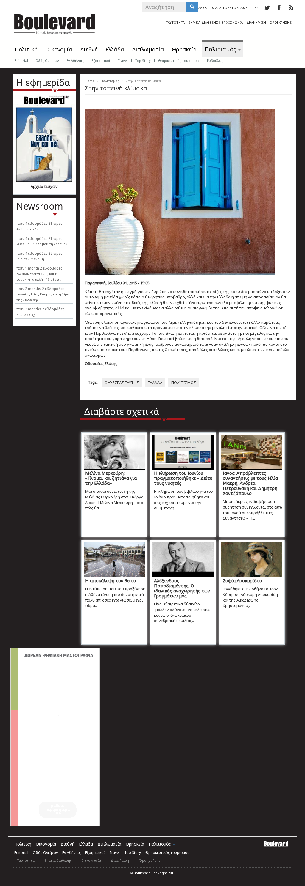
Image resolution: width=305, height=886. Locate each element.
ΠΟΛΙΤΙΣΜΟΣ (183, 382)
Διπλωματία (148, 49)
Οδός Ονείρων (47, 60)
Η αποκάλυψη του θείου (110, 580)
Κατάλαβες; (25, 314)
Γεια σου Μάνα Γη (30, 258)
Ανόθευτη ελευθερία (33, 229)
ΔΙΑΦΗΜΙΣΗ (256, 22)
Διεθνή (89, 49)
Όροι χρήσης (150, 860)
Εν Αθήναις (75, 60)
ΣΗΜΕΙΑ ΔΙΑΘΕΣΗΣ (203, 22)
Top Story (143, 60)
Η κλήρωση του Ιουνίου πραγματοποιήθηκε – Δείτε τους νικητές (183, 478)
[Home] (55, 22)
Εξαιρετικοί (100, 60)
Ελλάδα (114, 49)
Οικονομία (58, 49)
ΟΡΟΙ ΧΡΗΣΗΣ (281, 22)
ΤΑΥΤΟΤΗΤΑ (175, 22)
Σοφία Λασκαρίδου (242, 580)
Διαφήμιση (120, 860)
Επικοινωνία (91, 860)
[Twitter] (267, 8)
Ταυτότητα (26, 860)
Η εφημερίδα (43, 82)
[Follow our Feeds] (291, 8)
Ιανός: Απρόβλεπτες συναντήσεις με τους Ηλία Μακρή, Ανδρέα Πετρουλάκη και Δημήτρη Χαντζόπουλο (250, 483)
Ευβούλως (215, 60)
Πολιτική (26, 49)
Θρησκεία (184, 49)
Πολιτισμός (221, 49)
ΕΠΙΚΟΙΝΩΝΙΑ (232, 22)
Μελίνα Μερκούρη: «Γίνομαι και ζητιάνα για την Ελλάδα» (111, 478)
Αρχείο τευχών (44, 186)
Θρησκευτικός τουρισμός (179, 60)
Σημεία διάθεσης (58, 860)
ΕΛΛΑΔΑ (155, 382)
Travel (123, 60)
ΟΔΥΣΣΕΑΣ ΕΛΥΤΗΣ (122, 382)
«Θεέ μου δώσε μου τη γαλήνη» (41, 244)
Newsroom (39, 206)
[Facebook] (279, 8)
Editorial (21, 60)
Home (90, 80)
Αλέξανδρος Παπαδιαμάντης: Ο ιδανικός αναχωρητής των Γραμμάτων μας (182, 588)
